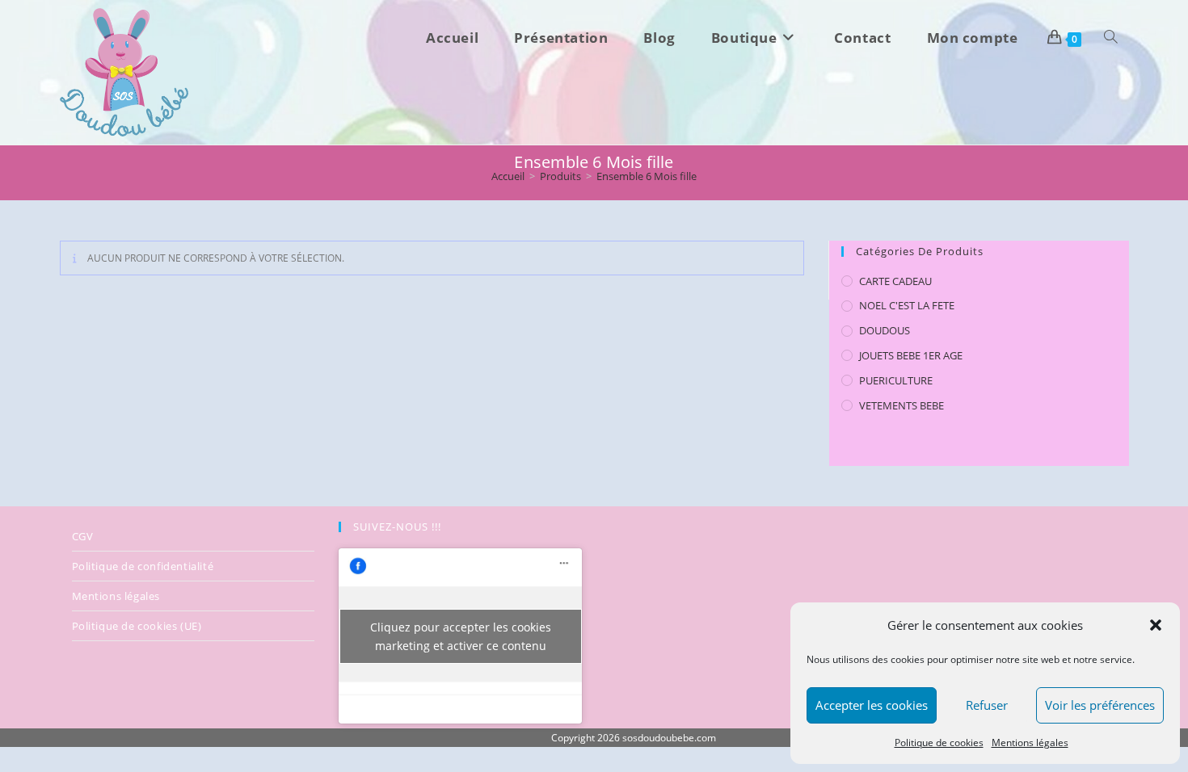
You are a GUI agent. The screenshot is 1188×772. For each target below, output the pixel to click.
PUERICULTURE (896, 380)
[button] (1156, 625)
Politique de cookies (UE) (137, 626)
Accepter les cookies (871, 705)
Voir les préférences (1100, 705)
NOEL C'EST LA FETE (906, 305)
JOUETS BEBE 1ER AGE (911, 355)
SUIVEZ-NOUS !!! (397, 526)
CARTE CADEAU (895, 281)
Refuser (987, 705)
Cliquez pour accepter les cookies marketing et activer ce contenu (460, 636)
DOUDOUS (884, 330)
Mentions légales (1030, 742)
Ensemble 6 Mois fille (646, 176)
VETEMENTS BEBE (901, 405)
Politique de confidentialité (143, 566)
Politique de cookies (939, 742)
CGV (83, 536)
